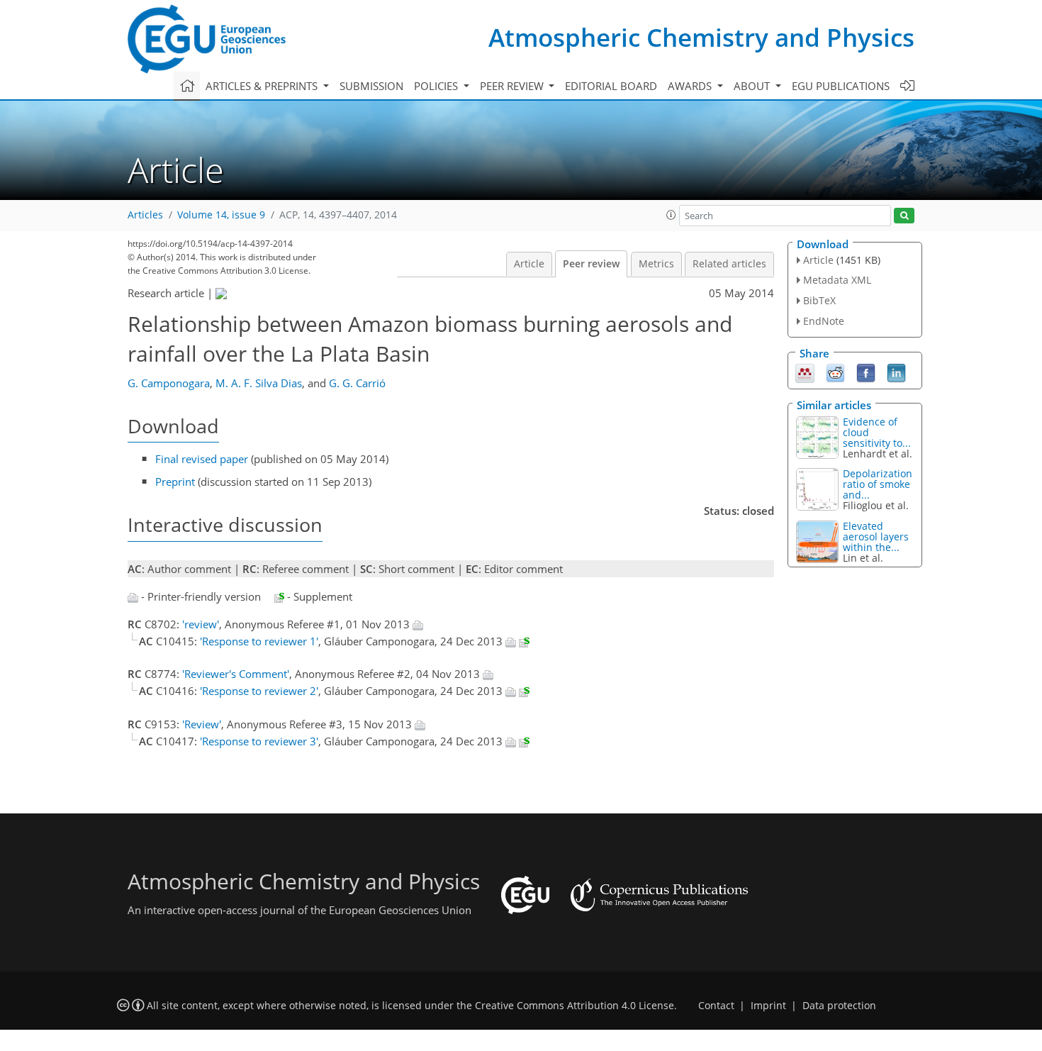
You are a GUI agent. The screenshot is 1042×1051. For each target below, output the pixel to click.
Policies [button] (437, 86)
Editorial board (611, 86)
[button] (671, 214)
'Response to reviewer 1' (259, 641)
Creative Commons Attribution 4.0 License (574, 1005)
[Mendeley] (804, 372)
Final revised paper (201, 459)
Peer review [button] (513, 86)
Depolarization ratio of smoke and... (877, 484)
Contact (716, 1005)
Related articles (729, 263)
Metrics (656, 263)
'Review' (201, 724)
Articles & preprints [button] (263, 86)
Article (529, 263)
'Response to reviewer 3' (259, 741)
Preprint (175, 481)
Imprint (768, 1005)
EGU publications (841, 86)
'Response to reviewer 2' (259, 691)
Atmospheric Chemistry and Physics (701, 37)
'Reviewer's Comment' (235, 674)
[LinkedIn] (896, 372)
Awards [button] (691, 86)
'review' (200, 624)
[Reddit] (835, 372)
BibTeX (819, 300)
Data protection (839, 1005)
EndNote (823, 321)
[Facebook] (865, 372)
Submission (371, 86)
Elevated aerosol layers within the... (876, 536)
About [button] (753, 86)
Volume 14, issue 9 (221, 214)
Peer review (591, 263)
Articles (145, 214)
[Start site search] (904, 216)
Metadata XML (837, 280)
